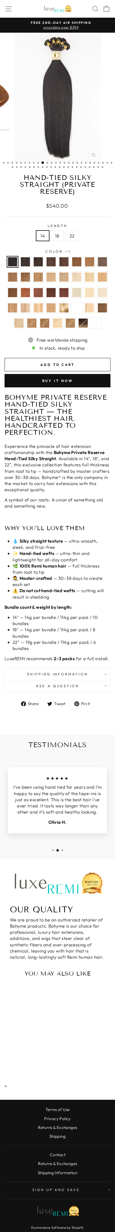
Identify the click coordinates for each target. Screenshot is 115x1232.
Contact (57, 1154)
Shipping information (57, 674)
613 (89, 292)
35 (64, 292)
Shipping (57, 1136)
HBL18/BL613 (76, 308)
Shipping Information (57, 1172)
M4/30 (102, 308)
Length (58, 226)
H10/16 (12, 308)
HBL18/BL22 (64, 308)
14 (42, 236)
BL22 (76, 277)
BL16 (19, 323)
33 (51, 292)
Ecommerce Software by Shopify (57, 1227)
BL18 (64, 277)
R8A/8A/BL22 (96, 323)
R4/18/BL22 (83, 323)
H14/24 (38, 308)
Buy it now (57, 381)
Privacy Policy (57, 1118)
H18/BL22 (51, 308)
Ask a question (57, 686)
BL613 (102, 292)
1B (25, 261)
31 (25, 292)
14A (51, 277)
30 (12, 292)
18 (57, 236)
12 (44, 323)
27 (102, 277)
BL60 (76, 292)
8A (25, 277)
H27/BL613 (89, 308)
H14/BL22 (25, 308)
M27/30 (70, 323)
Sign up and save (56, 1190)
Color (57, 251)
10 (31, 323)
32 (38, 292)
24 (89, 277)
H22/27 (57, 323)
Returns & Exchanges (57, 1127)
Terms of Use (57, 1109)
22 (72, 236)
